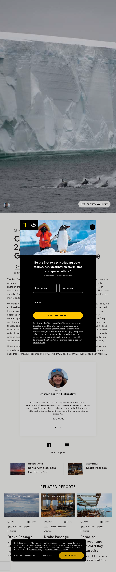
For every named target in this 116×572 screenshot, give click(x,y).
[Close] (92, 227)
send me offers (58, 315)
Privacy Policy (39, 342)
